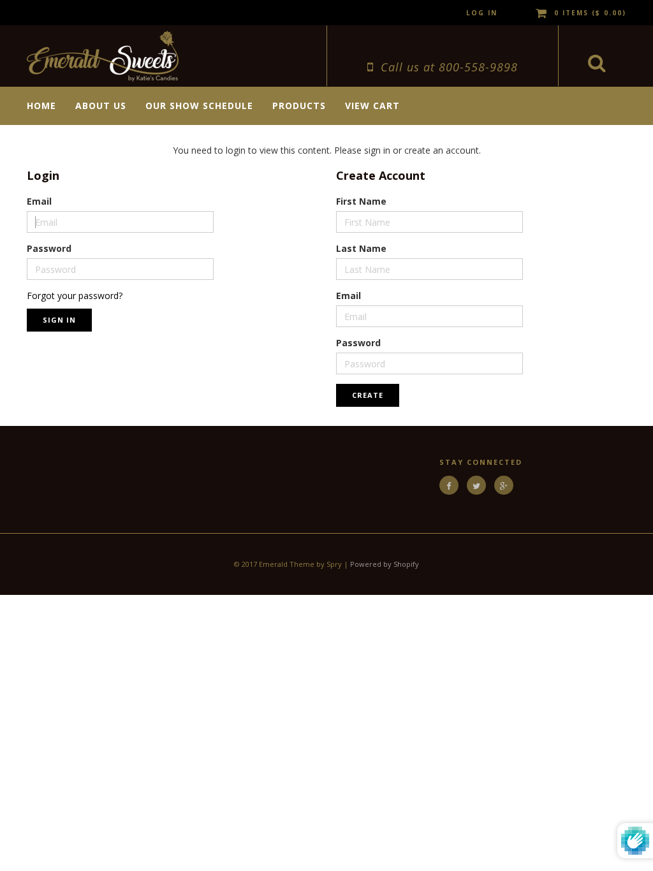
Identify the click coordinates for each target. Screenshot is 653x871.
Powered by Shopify (384, 564)
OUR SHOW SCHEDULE (199, 105)
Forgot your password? (74, 295)
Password (49, 248)
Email (39, 201)
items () (590, 12)
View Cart (372, 105)
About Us (100, 105)
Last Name (361, 248)
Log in (481, 12)
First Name (361, 201)
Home (41, 105)
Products (299, 105)
